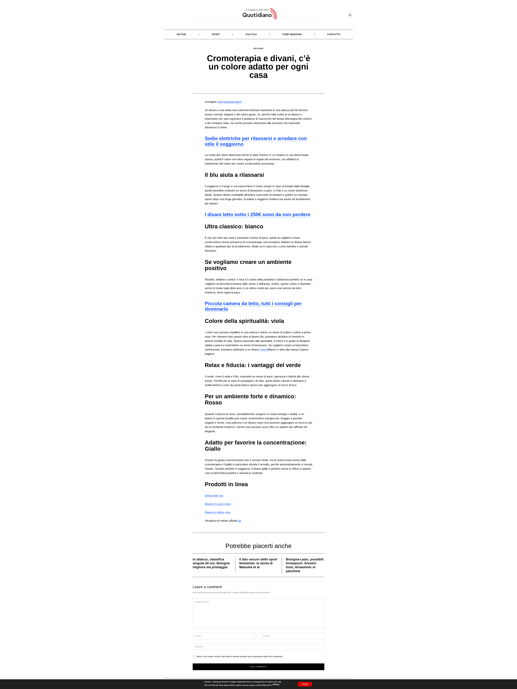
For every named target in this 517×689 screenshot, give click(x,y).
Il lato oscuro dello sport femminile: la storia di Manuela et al (258, 563)
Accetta (305, 684)
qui (239, 520)
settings (275, 684)
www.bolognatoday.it (229, 101)
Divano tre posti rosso (218, 504)
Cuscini (264, 349)
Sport (216, 34)
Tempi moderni (292, 34)
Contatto (333, 34)
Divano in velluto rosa (217, 512)
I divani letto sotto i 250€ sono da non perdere (257, 214)
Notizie (181, 34)
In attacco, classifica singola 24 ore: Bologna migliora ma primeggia (211, 563)
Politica (251, 34)
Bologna (258, 49)
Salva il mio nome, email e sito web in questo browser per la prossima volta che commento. (239, 656)
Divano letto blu (214, 495)
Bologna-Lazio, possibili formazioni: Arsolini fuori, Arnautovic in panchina (305, 565)
